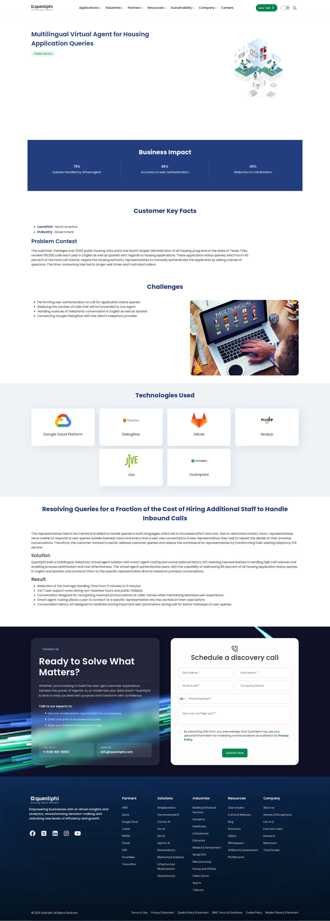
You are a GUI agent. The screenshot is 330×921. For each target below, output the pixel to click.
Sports (197, 882)
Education (199, 840)
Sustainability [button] (181, 8)
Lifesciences (201, 833)
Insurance (199, 819)
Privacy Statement (162, 912)
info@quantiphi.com (117, 752)
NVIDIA (126, 835)
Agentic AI (163, 843)
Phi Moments (236, 857)
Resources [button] (156, 8)
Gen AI (161, 835)
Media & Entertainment (207, 847)
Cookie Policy (254, 912)
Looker (126, 828)
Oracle (126, 843)
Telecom (198, 890)
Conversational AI (168, 814)
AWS (125, 807)
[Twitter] (43, 833)
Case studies (236, 807)
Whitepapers (236, 843)
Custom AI (163, 821)
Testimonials (271, 850)
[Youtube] (77, 833)
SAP (124, 850)
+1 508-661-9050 (56, 752)
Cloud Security (166, 875)
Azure (125, 814)
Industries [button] (113, 8)
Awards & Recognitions (277, 814)
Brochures (234, 828)
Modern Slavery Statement (282, 912)
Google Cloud (130, 821)
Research (269, 835)
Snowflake (128, 857)
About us (268, 807)
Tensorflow (129, 864)
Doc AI (161, 828)
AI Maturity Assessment (243, 850)
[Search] (295, 7)
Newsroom (270, 843)
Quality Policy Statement (193, 912)
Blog (230, 821)
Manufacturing (202, 861)
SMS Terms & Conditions (227, 912)
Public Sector (201, 875)
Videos (232, 835)
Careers (227, 8)
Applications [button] (89, 8)
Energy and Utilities (204, 868)
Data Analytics (166, 850)
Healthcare (199, 826)
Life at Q (268, 821)
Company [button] (206, 8)
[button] (182, 698)
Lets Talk (264, 8)
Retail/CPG (199, 854)
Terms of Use (139, 912)
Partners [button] (134, 8)
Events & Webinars (239, 814)
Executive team (273, 828)
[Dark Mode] (285, 7)
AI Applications (166, 807)
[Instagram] (66, 833)
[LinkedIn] (55, 833)
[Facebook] (32, 833)
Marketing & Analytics (170, 857)
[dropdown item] (42, 8)
